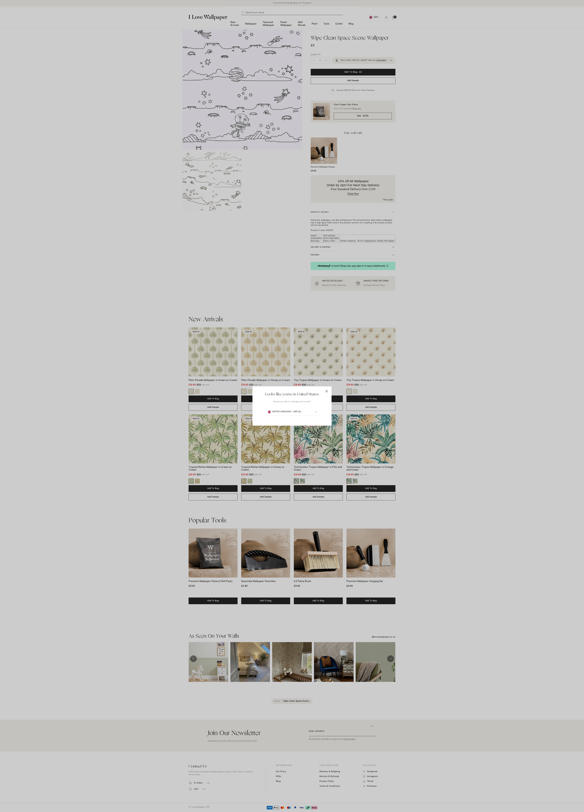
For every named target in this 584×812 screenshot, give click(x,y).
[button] (326, 391)
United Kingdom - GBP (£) (286, 412)
